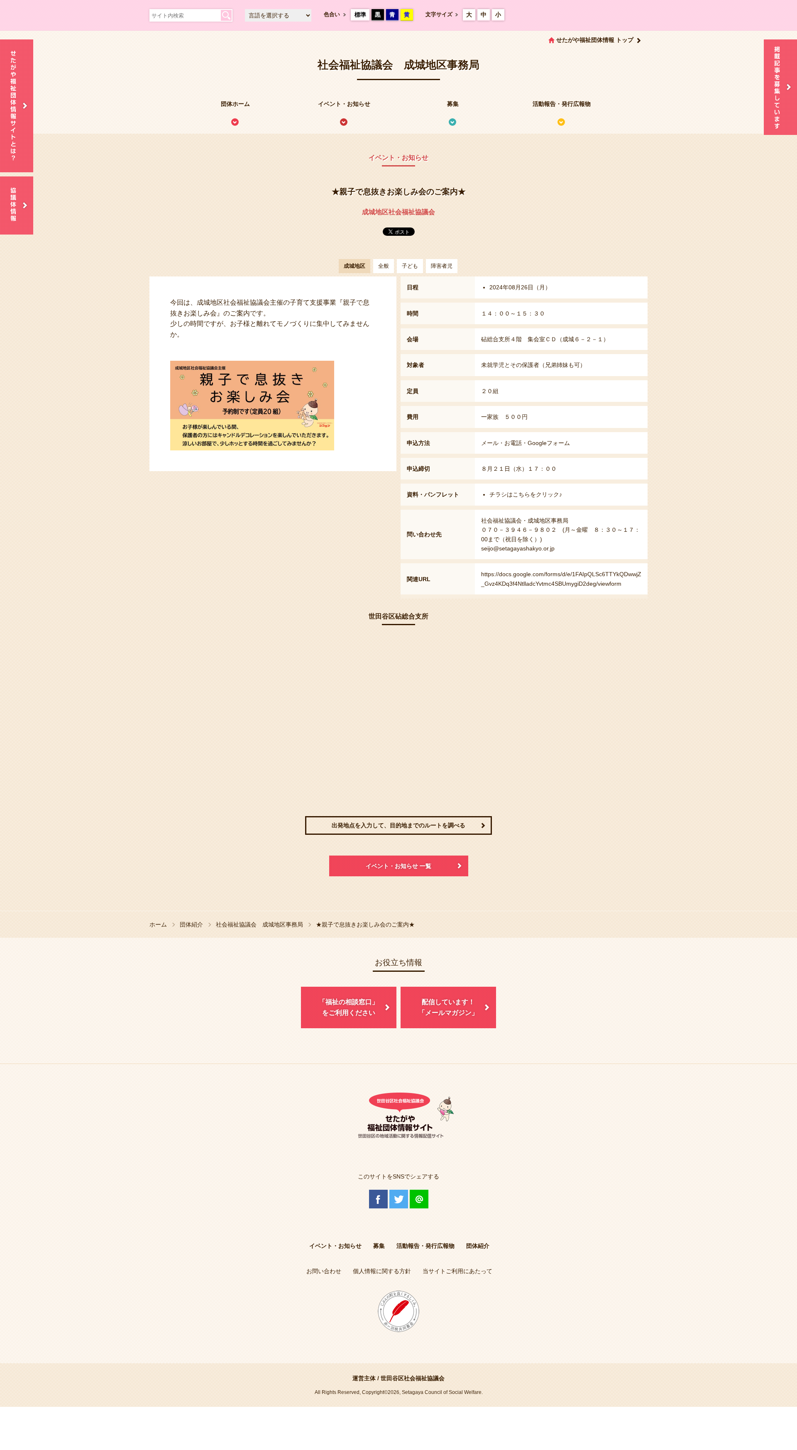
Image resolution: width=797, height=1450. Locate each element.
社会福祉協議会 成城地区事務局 (259, 924)
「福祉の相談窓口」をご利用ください (349, 1007)
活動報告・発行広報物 (562, 103)
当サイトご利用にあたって (457, 1271)
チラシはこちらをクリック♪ (525, 494)
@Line (419, 1199)
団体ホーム (235, 103)
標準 (360, 14)
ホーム (158, 924)
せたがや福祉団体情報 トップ (594, 40)
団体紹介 (191, 924)
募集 (453, 103)
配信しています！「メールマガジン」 (448, 1007)
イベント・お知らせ (344, 103)
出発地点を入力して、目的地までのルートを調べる (398, 825)
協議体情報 (16, 205)
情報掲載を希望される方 (780, 87)
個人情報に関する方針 (382, 1271)
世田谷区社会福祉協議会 (413, 1378)
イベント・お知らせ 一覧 (398, 866)
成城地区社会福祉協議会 (398, 211)
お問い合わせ (323, 1271)
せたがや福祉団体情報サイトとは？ (16, 105)
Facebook (378, 1199)
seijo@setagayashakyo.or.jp (518, 548)
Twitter (398, 1199)
